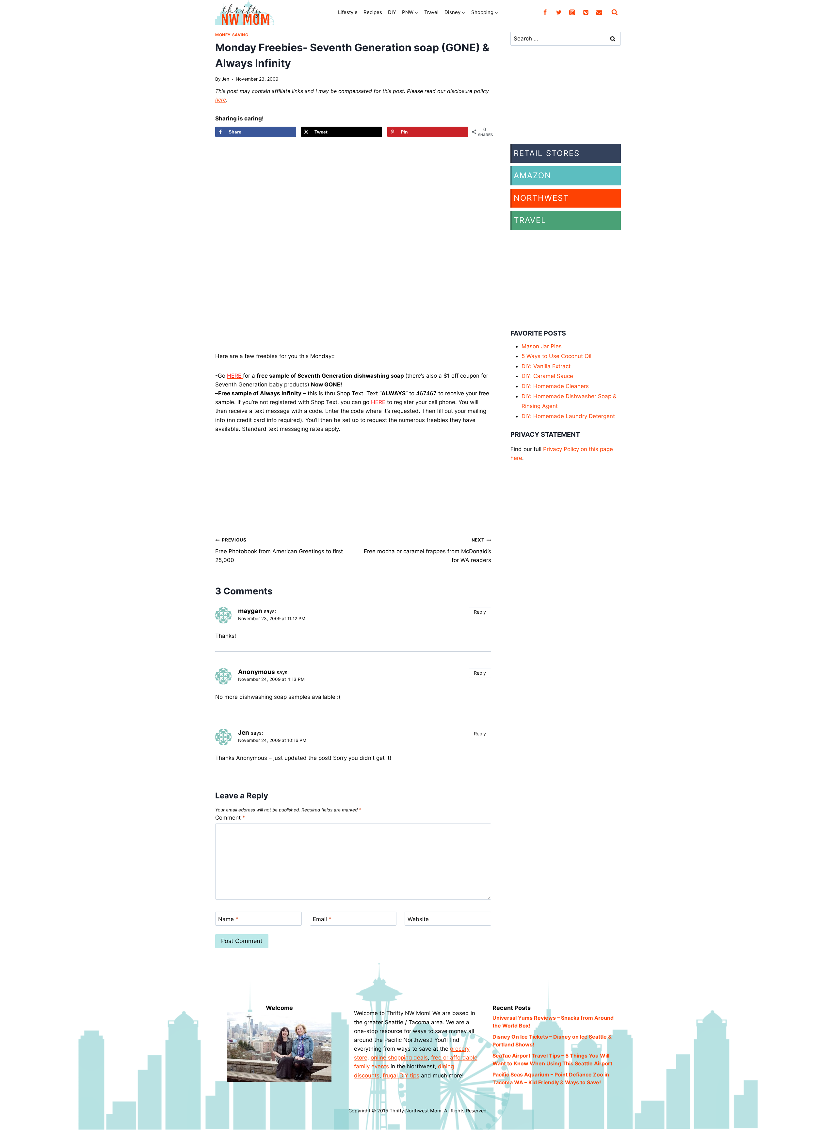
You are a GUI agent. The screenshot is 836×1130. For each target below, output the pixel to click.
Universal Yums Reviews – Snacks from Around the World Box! (553, 1021)
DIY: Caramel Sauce (547, 376)
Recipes (372, 12)
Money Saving (231, 34)
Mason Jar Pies (542, 346)
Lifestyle (348, 12)
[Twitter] (559, 12)
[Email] (599, 12)
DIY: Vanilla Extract (546, 366)
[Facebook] (545, 12)
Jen (225, 79)
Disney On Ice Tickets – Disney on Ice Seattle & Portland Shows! (552, 1040)
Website (418, 919)
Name (228, 919)
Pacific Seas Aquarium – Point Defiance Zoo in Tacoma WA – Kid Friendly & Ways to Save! (550, 1078)
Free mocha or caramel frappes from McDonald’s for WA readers (427, 550)
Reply (480, 612)
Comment (230, 817)
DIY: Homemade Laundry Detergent (568, 416)
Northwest (541, 198)
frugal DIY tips (401, 1075)
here (220, 99)
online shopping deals (399, 1057)
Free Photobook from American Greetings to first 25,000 (279, 550)
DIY (392, 12)
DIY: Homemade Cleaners (555, 386)
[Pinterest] (586, 12)
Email (322, 919)
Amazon (532, 175)
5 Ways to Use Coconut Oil (556, 356)
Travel (431, 12)
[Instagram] (572, 12)
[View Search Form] (614, 12)
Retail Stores (547, 153)
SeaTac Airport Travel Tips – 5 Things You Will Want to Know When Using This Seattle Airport (552, 1059)
